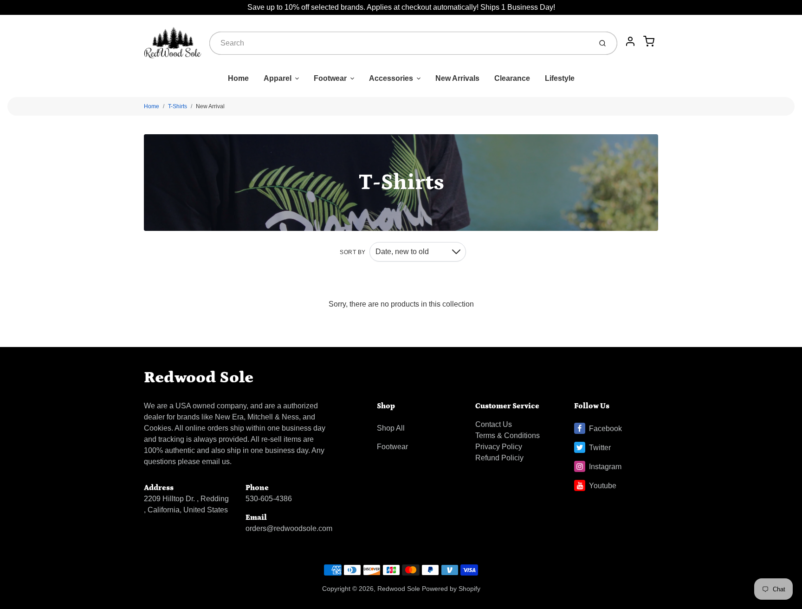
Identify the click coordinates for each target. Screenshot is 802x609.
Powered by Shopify (451, 588)
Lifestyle (560, 78)
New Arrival (210, 106)
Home (238, 78)
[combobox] (399, 43)
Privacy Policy (498, 447)
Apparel (277, 78)
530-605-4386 (269, 499)
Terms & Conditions (507, 435)
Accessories (391, 78)
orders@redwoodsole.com (289, 528)
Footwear (330, 78)
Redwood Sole (198, 377)
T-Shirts (177, 106)
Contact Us (493, 424)
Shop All (391, 428)
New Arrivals (457, 78)
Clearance (512, 78)
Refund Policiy (499, 458)
